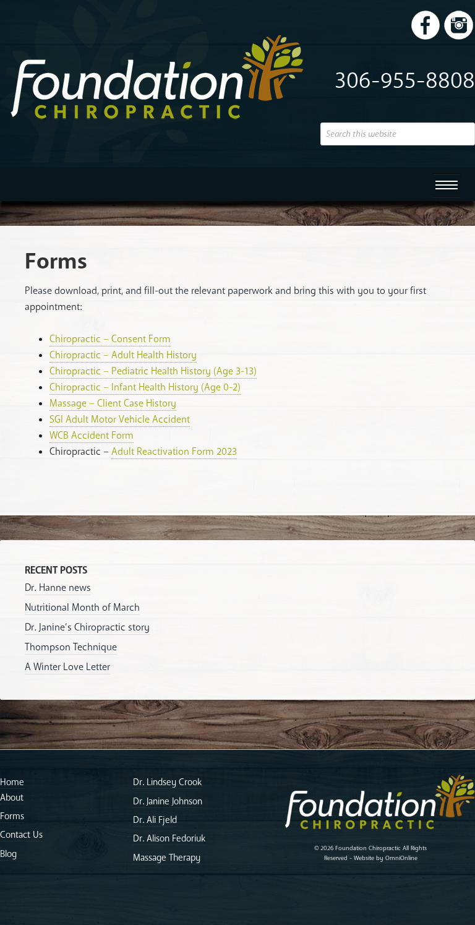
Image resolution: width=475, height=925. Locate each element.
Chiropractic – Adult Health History (123, 355)
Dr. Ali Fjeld (155, 820)
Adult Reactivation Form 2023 (174, 451)
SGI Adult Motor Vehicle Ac (106, 419)
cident (176, 419)
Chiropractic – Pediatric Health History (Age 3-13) (153, 371)
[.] (425, 24)
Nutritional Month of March (82, 607)
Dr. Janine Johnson (167, 801)
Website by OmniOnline (385, 858)
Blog (8, 854)
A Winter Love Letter (67, 667)
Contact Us (21, 834)
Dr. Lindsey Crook (167, 782)
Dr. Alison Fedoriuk (169, 838)
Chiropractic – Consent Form (110, 339)
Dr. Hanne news (58, 588)
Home (12, 782)
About (12, 797)
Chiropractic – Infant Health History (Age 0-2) (145, 387)
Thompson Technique (71, 647)
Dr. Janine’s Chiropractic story (87, 627)
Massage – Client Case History (112, 403)
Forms (12, 816)
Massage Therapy (166, 857)
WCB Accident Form (91, 435)
